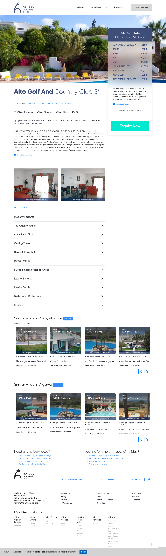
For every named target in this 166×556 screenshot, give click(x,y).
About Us (66, 493)
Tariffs (41, 103)
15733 (41, 356)
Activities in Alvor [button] (23, 234)
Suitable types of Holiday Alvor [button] (31, 270)
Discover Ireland (120, 7)
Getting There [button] (22, 243)
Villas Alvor (62, 112)
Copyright (101, 503)
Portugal (21, 356)
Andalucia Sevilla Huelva (112, 523)
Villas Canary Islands (17, 519)
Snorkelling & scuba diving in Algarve (33, 464)
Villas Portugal (25, 112)
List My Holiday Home (99, 7)
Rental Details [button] (22, 261)
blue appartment (128, 361)
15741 (143, 356)
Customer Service (73, 480)
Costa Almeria (113, 534)
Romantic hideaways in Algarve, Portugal (106, 459)
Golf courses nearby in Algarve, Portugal (35, 456)
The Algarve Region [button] (25, 226)
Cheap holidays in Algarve (100, 461)
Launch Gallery (23, 208)
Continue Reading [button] (24, 155)
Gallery (32, 103)
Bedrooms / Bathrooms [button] (27, 296)
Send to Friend (67, 103)
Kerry (78, 531)
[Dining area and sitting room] (83, 184)
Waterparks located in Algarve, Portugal (35, 459)
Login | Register (141, 7)
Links (99, 497)
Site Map (135, 497)
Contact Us (67, 503)
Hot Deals (80, 7)
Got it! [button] (83, 552)
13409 (75, 112)
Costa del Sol (113, 541)
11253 (109, 356)
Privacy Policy (137, 493)
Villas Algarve (44, 112)
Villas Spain (113, 517)
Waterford (80, 533)
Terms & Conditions (105, 500)
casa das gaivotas (26, 361)
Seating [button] (18, 305)
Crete (63, 523)
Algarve (28, 356)
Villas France (51, 517)
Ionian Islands (66, 526)
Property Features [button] (24, 217)
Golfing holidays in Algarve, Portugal (104, 456)
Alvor (35, 356)
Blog (64, 497)
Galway (80, 528)
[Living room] (36, 184)
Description (20, 103)
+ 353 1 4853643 (108, 480)
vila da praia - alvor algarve (65, 361)
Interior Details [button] (22, 287)
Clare (79, 526)
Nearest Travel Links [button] (25, 252)
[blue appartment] (134, 340)
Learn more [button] (72, 552)
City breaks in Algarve (98, 464)
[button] (141, 371)
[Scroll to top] (153, 543)
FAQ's (64, 500)
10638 (54, 424)
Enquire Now (52, 103)
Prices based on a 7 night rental (130, 35)
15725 (75, 356)
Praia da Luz (72, 422)
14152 (88, 424)
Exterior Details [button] (22, 278)
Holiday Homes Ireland (80, 519)
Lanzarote (18, 526)
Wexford (80, 536)
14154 (123, 424)
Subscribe (136, 500)
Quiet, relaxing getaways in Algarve (33, 461)
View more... (68, 318)
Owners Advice (103, 493)
